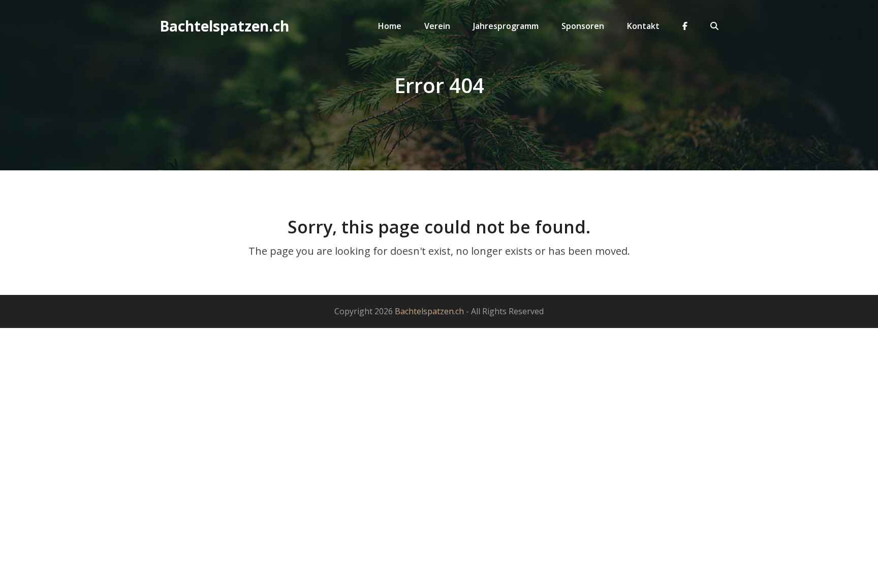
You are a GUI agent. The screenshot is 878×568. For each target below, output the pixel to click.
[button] (714, 26)
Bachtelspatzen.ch (224, 26)
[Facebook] (685, 26)
